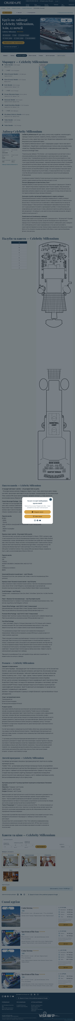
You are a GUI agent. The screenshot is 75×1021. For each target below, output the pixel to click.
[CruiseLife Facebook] (37, 520)
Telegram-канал (38, 512)
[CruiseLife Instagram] (35, 520)
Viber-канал (38, 516)
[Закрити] (50, 499)
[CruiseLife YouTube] (40, 520)
